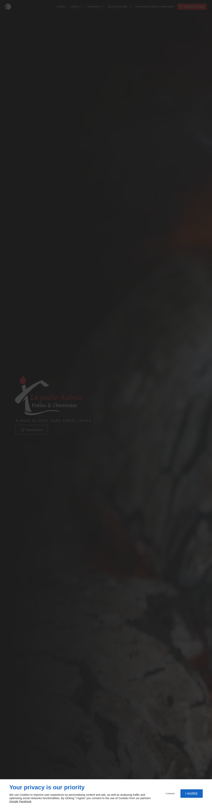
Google (13, 801)
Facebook (25, 801)
